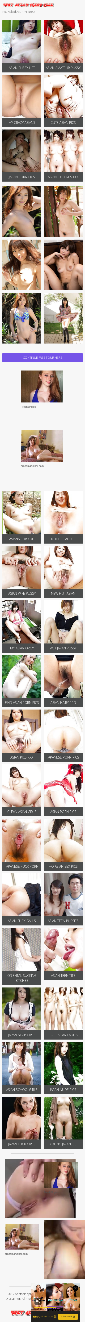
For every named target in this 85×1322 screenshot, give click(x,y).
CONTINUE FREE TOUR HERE (42, 357)
